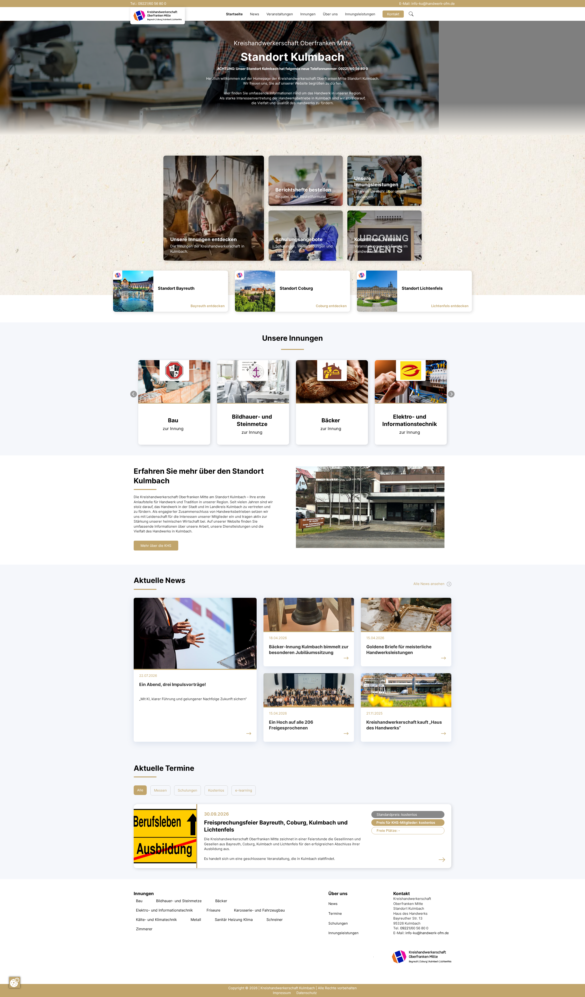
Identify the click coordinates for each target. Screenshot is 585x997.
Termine (335, 913)
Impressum (282, 993)
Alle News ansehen (428, 584)
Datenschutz (306, 993)
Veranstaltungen (279, 14)
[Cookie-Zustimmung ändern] (14, 982)
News (254, 14)
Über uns (330, 14)
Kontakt (393, 14)
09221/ (143, 3)
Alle (140, 790)
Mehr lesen (147, 362)
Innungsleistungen (360, 14)
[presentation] (133, 394)
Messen (160, 790)
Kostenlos (216, 790)
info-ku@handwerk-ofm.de (433, 3)
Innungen (308, 14)
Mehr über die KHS (156, 545)
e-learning (243, 790)
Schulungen (187, 790)
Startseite (234, 14)
